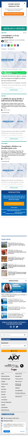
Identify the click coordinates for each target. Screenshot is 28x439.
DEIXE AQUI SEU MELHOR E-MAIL (14, 13)
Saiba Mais (22, 431)
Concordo (6, 431)
